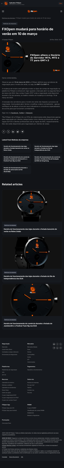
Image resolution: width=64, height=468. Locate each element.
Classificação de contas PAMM (35, 410)
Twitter (21, 113)
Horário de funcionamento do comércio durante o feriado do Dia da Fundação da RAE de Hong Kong (47, 159)
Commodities (30, 354)
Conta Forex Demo (7, 349)
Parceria (29, 392)
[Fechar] (2, 3)
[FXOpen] (32, 11)
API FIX (4, 374)
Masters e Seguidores (33, 415)
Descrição (4, 347)
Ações (29, 357)
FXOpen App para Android (9, 410)
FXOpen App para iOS (8, 408)
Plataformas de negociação (9, 369)
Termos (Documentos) (14, 457)
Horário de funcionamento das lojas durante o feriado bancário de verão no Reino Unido (16, 148)
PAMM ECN (30, 413)
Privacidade (4, 457)
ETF (28, 359)
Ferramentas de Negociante (9, 354)
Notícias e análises (7, 385)
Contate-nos (30, 390)
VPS (3, 372)
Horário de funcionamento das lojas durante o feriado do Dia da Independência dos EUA (46, 148)
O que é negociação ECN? (9, 395)
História (29, 387)
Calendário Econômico (8, 382)
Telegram (28, 113)
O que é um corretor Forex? (9, 400)
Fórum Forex (5, 390)
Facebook (14, 113)
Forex (28, 349)
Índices (29, 352)
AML (22, 457)
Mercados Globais (32, 347)
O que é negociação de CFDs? (10, 397)
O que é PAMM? (31, 408)
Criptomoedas (31, 362)
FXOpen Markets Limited (9, 445)
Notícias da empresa (8, 18)
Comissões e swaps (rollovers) (10, 352)
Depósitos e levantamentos (34, 369)
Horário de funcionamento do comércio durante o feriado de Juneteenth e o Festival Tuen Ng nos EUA (16, 159)
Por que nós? (30, 385)
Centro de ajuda (6, 392)
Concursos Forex (6, 423)
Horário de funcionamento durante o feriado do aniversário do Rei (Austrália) (16, 169)
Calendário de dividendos (9, 387)
